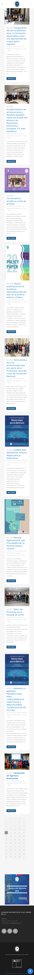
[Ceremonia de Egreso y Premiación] (17, 761)
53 (19, 853)
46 (11, 850)
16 (11, 829)
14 (24, 826)
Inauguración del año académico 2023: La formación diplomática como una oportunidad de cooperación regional (17, 36)
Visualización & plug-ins (23, 973)
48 (19, 850)
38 (19, 843)
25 (6, 836)
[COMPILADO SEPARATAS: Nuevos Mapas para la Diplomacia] (17, 431)
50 (6, 853)
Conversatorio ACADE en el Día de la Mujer (16, 201)
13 (19, 826)
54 (24, 853)
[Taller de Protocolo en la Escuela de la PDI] (17, 596)
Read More (11, 78)
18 (19, 829)
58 (19, 857)
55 (6, 857)
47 (15, 850)
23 (19, 833)
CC (16, 973)
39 (24, 843)
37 (15, 843)
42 (15, 846)
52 (15, 853)
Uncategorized (16, 48)
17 (15, 829)
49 (24, 850)
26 (11, 836)
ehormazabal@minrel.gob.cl (14, 923)
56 (11, 857)
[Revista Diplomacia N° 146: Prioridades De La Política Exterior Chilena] (17, 516)
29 (24, 836)
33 (19, 839)
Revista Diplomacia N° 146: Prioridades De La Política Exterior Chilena (16, 543)
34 (24, 839)
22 (15, 833)
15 (6, 829)
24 (24, 833)
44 (24, 846)
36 (11, 843)
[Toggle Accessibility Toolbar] (30, 971)
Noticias (20, 46)
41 (11, 846)
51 (10, 853)
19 (24, 829)
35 (6, 843)
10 (6, 826)
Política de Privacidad (10, 973)
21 (10, 833)
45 (6, 850)
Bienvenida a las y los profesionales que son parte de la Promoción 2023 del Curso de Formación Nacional (17, 368)
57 (15, 857)
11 (10, 826)
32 (15, 839)
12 (15, 826)
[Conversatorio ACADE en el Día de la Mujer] (17, 180)
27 (15, 836)
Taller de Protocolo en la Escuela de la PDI (15, 612)
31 (10, 839)
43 (19, 846)
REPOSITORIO (21, 460)
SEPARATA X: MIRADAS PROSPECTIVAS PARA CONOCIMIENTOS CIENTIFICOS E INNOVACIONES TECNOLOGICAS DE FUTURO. (16, 699)
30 (6, 839)
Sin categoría (17, 553)
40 (6, 846)
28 (19, 836)
